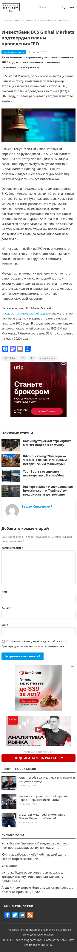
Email (6, 608)
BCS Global (9, 358)
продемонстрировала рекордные (26, 313)
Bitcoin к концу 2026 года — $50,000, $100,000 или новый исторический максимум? (45, 460)
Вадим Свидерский (37, 506)
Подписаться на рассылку (38, 758)
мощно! (12, 866)
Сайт (4, 624)
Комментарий (12, 548)
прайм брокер (47, 358)
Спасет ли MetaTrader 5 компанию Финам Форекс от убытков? (42, 816)
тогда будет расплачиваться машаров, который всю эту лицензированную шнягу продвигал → (32, 876)
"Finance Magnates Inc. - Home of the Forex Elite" (43, 940)
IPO (22, 358)
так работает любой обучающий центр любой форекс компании (34, 856)
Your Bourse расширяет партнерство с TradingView (44, 473)
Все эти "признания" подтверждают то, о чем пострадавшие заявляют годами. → (35, 845)
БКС (32, 358)
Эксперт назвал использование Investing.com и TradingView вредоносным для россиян (48, 490)
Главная (6, 20)
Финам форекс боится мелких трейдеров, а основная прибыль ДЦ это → (37, 890)
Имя (5, 591)
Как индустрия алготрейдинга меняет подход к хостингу (47, 443)
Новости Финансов (25, 20)
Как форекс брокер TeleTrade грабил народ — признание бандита (43, 798)
